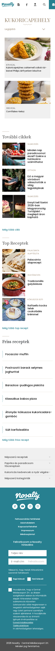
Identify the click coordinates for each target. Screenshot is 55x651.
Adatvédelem (27, 522)
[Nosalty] (8, 4)
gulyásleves (34, 275)
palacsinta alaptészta (33, 252)
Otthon (32, 170)
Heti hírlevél (37, 579)
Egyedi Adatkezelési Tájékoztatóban (23, 624)
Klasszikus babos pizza (21, 399)
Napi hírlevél (19, 579)
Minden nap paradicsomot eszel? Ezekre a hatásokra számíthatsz (37, 156)
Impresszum (27, 530)
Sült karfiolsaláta (17, 430)
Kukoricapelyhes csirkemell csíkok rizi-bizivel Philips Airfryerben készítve (26, 69)
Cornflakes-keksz (15, 111)
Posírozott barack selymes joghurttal (23, 370)
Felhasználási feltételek (27, 519)
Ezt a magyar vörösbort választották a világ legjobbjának (37, 182)
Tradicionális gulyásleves (36, 282)
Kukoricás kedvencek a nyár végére (26, 472)
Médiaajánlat (27, 534)
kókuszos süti (35, 299)
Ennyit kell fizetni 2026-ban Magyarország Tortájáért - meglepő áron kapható (38, 210)
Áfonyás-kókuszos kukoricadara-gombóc (28, 414)
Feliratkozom (36, 561)
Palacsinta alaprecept (34, 261)
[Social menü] (27, 4)
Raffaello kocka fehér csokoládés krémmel (37, 310)
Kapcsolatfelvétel (27, 526)
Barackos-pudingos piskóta (24, 385)
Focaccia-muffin (16, 354)
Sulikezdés (33, 144)
